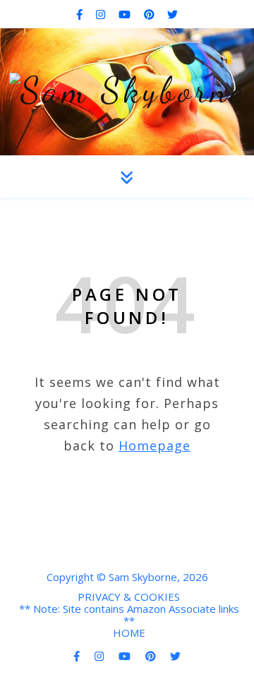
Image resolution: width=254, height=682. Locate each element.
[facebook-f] (80, 14)
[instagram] (102, 14)
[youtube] (126, 14)
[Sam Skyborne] (127, 90)
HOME (129, 633)
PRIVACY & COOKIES (129, 597)
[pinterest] (150, 14)
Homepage (154, 445)
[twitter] (172, 14)
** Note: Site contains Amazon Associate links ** (129, 615)
